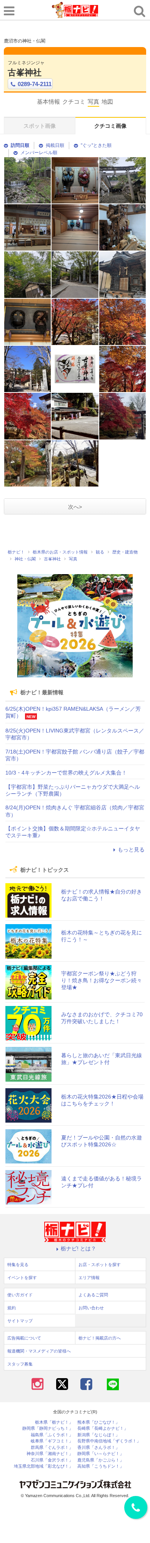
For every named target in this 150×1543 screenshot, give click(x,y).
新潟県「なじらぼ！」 (98, 1435)
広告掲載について (24, 1338)
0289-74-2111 (35, 84)
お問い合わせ (91, 1307)
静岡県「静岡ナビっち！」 (47, 1428)
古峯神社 (25, 72)
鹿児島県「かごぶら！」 (100, 1460)
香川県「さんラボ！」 (98, 1447)
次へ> (75, 507)
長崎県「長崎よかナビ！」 (102, 1428)
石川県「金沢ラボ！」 (52, 1460)
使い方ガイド (20, 1294)
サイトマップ (20, 1320)
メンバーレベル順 (38, 152)
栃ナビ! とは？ (78, 1248)
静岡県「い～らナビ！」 (100, 1454)
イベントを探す (22, 1277)
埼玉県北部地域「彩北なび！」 (43, 1466)
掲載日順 (55, 145)
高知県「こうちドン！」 (100, 1466)
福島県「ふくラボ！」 (52, 1435)
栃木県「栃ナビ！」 (54, 1422)
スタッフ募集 (20, 1364)
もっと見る (131, 849)
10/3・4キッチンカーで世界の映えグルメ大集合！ (66, 773)
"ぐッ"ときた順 (96, 145)
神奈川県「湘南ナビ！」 (50, 1454)
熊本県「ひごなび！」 (98, 1422)
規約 (11, 1307)
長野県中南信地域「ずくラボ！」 (109, 1441)
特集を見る (17, 1264)
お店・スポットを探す (99, 1264)
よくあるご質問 (93, 1294)
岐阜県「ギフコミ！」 (52, 1441)
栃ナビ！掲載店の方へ (99, 1338)
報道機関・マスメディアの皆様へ (39, 1351)
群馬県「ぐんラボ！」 (52, 1447)
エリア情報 (89, 1277)
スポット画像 (39, 126)
